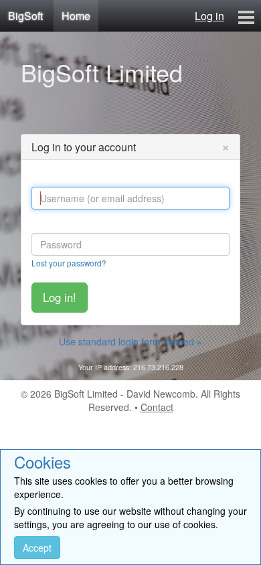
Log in (209, 15)
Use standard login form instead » (130, 341)
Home (76, 15)
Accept (37, 547)
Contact (157, 407)
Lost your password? (68, 262)
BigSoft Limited (102, 72)
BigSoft (25, 15)
